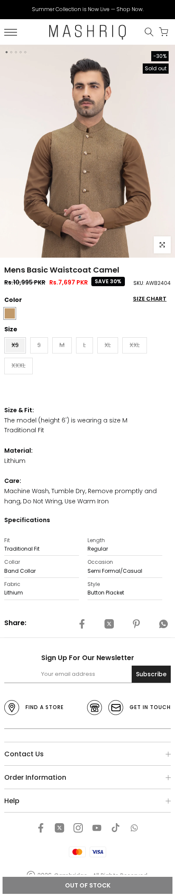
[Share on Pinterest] (136, 624)
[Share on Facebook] (82, 624)
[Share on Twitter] (109, 624)
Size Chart (150, 299)
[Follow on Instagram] (78, 828)
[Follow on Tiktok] (115, 828)
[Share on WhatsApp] (163, 624)
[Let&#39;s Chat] (134, 828)
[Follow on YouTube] (97, 828)
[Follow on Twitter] (59, 828)
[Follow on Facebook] (41, 828)
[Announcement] (87, 9)
